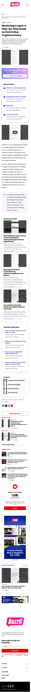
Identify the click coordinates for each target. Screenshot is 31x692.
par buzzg (12, 470)
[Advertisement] (15, 537)
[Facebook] (8, 686)
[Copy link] (11, 405)
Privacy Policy (19, 654)
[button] (2, 4)
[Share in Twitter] (6, 405)
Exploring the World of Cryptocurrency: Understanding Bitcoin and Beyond (13, 272)
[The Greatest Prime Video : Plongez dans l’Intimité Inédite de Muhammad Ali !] (4, 454)
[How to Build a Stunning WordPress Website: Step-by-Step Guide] (6, 437)
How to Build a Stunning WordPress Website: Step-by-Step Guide (14, 307)
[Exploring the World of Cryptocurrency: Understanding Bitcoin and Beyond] (6, 423)
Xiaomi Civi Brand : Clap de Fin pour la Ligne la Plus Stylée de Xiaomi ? (17, 468)
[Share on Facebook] (3, 405)
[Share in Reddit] (8, 405)
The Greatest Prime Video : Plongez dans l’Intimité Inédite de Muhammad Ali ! (17, 454)
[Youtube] (10, 686)
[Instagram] (13, 686)
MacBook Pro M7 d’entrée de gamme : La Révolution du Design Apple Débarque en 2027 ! (17, 461)
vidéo (3, 14)
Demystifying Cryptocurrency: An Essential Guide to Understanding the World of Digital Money (15, 239)
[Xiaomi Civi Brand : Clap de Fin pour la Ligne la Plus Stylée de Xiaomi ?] (4, 469)
